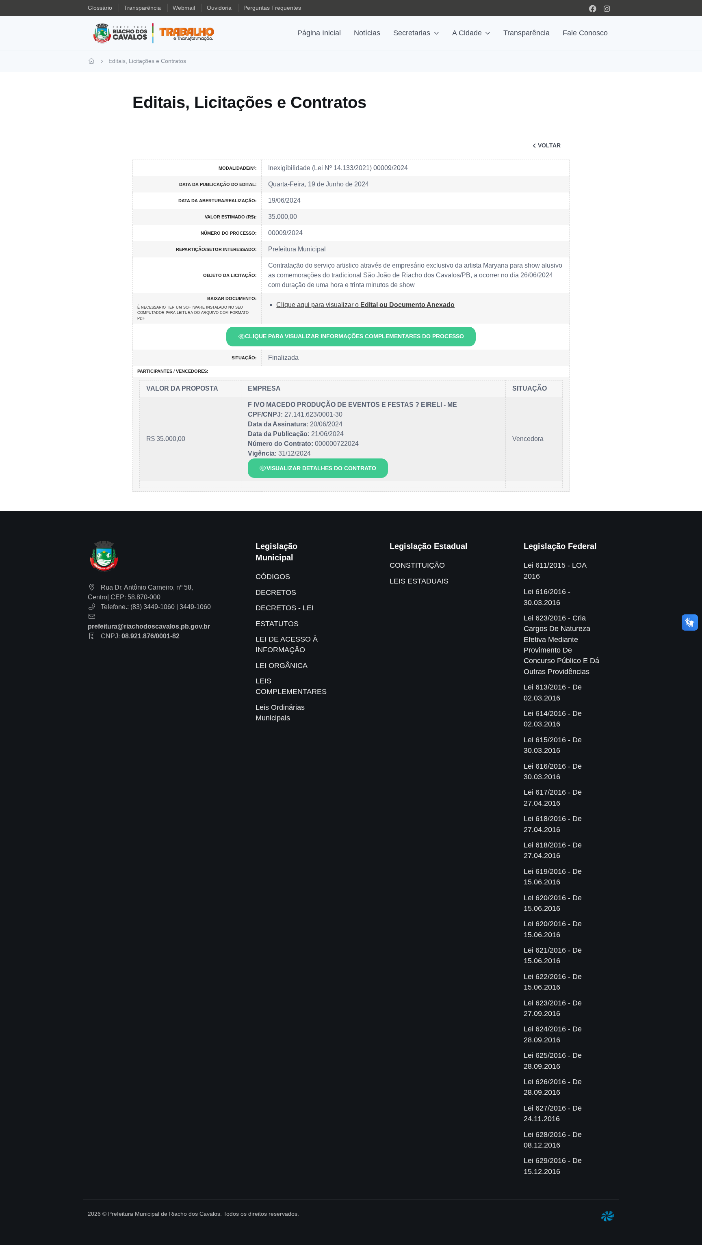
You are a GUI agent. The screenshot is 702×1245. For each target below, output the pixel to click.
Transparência (526, 33)
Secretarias (411, 33)
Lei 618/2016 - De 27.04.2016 (553, 824)
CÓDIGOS (273, 577)
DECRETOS (276, 592)
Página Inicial (319, 33)
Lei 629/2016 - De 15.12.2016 (553, 1165)
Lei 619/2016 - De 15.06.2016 (553, 876)
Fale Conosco (585, 33)
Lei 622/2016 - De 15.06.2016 (553, 982)
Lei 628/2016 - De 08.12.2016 (553, 1139)
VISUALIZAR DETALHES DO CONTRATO (321, 468)
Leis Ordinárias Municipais (280, 712)
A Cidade (467, 33)
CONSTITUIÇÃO (417, 565)
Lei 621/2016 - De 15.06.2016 (553, 955)
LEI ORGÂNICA (282, 665)
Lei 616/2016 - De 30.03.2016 (553, 771)
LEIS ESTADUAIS (419, 581)
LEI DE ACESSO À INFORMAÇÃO (287, 644)
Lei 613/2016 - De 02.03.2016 (553, 692)
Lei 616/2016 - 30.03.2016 (547, 597)
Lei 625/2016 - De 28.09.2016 (553, 1060)
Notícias (367, 33)
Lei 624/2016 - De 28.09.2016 (553, 1034)
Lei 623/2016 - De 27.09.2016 (553, 1008)
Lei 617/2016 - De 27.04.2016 (553, 797)
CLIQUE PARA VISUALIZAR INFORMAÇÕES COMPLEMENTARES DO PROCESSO (354, 336)
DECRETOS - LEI (285, 608)
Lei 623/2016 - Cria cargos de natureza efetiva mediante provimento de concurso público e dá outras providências (561, 645)
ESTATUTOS (277, 624)
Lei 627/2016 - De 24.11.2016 (553, 1113)
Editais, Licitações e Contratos (147, 61)
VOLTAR (549, 145)
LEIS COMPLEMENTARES (291, 686)
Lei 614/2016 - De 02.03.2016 (553, 718)
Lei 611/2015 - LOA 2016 (555, 570)
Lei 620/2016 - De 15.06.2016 (553, 903)
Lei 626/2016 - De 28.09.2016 (553, 1087)
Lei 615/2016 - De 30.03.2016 (553, 745)
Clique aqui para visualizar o (365, 304)
